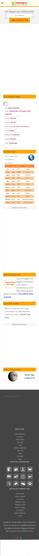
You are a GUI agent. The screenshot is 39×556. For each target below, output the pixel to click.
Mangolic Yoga (20, 502)
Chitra (28, 184)
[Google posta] (17, 538)
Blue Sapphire (20, 434)
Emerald (20, 456)
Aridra (28, 181)
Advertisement (11, 396)
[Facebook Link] (14, 538)
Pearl (20, 453)
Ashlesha (28, 175)
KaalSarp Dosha (20, 504)
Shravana (28, 172)
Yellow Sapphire (20, 448)
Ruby (20, 459)
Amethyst (20, 437)
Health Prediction (20, 513)
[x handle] (21, 538)
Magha (28, 169)
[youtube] (24, 538)
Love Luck (20, 499)
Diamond (20, 450)
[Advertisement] (19, 73)
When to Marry (20, 507)
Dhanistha (28, 190)
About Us (7, 525)
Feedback (23, 525)
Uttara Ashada (28, 202)
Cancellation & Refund (12, 528)
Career (20, 516)
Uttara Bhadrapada (27, 199)
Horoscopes (20, 493)
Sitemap (32, 525)
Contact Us (15, 525)
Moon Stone (20, 439)
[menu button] (2, 3)
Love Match (20, 510)
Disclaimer (7, 522)
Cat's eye (20, 442)
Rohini (28, 196)
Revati (28, 178)
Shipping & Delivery (28, 528)
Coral (20, 445)
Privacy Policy (17, 522)
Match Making (20, 496)
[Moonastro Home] (19, 2)
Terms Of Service (29, 522)
